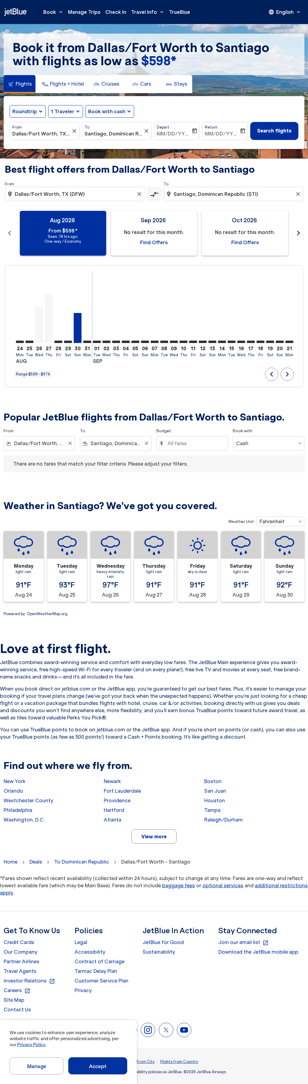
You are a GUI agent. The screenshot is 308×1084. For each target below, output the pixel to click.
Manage (36, 1066)
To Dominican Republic (81, 862)
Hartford (114, 810)
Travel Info (148, 12)
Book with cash (106, 111)
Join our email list (243, 942)
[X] (166, 1030)
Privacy (83, 990)
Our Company (20, 952)
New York (15, 781)
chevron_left (9, 233)
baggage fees (178, 885)
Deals (35, 862)
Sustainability (159, 952)
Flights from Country (179, 1061)
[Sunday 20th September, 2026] (280, 342)
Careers (17, 990)
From (17, 127)
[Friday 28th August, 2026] (58, 342)
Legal (81, 942)
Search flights (274, 131)
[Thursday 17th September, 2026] (251, 342)
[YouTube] (184, 1030)
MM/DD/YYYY (174, 134)
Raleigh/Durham (223, 820)
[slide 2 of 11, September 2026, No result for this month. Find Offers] (154, 233)
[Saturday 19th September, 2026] (270, 342)
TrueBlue (179, 12)
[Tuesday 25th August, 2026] (29, 342)
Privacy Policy (31, 1044)
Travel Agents (20, 971)
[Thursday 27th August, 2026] (49, 318)
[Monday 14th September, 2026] (222, 342)
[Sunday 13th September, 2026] (212, 342)
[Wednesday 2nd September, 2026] (106, 342)
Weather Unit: (241, 521)
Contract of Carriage (100, 961)
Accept (97, 1066)
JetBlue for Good (163, 942)
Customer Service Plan (101, 981)
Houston (214, 800)
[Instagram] (148, 1030)
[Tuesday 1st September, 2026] (97, 342)
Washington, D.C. (24, 820)
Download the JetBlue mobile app (258, 952)
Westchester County (28, 800)
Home (10, 862)
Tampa (212, 810)
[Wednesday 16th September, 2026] (241, 342)
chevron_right (298, 233)
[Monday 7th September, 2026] (155, 342)
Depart (163, 127)
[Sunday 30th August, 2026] (78, 328)
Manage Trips (84, 12)
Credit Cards (19, 942)
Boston (213, 781)
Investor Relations (29, 981)
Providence (117, 800)
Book (53, 12)
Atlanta (112, 820)
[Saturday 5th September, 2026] (135, 342)
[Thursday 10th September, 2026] (183, 342)
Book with (242, 430)
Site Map (14, 1000)
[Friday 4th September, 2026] (126, 342)
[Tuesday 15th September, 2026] (232, 342)
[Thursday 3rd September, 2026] (116, 342)
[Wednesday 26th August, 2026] (39, 325)
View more (154, 836)
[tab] (19, 84)
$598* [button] (158, 60)
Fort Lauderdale (122, 791)
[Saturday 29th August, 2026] (68, 342)
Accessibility (90, 952)
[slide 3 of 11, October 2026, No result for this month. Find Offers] (245, 233)
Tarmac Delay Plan (96, 971)
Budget (163, 430)
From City (146, 1061)
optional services (222, 885)
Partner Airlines (21, 961)
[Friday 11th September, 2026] (193, 342)
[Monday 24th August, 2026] (20, 342)
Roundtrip (24, 111)
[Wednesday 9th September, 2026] (174, 342)
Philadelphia (18, 810)
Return (211, 127)
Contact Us (17, 1010)
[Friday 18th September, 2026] (260, 342)
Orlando (13, 791)
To (87, 127)
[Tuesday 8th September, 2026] (164, 342)
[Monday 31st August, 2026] (87, 342)
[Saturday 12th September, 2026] (203, 342)
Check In (115, 12)
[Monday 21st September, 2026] (289, 342)
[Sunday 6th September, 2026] (145, 342)
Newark (112, 781)
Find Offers (154, 242)
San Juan (215, 791)
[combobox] (41, 133)
